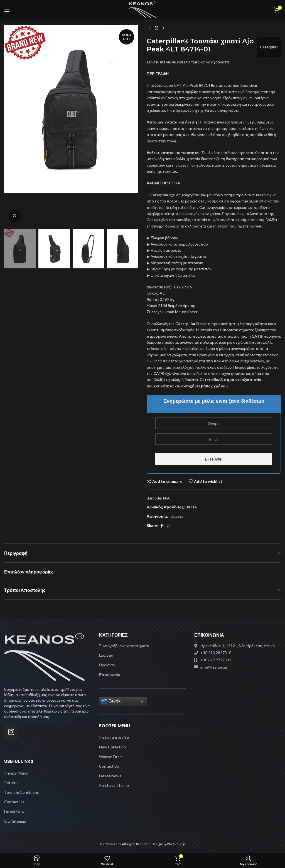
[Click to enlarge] (14, 215)
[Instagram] (11, 732)
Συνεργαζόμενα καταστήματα (124, 645)
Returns (11, 782)
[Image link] (44, 656)
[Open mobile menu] (7, 9)
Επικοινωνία (109, 674)
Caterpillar (269, 46)
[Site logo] (143, 9)
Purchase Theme (114, 785)
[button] (9, 125)
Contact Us (14, 801)
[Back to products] (156, 28)
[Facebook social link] (161, 526)
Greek (114, 701)
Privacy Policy (16, 773)
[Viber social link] (168, 526)
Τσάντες (176, 516)
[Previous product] (150, 28)
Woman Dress (111, 756)
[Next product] (163, 28)
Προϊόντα (107, 664)
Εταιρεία (106, 655)
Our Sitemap (15, 821)
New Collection (112, 747)
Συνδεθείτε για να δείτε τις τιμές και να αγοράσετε (188, 62)
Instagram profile (114, 737)
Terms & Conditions (21, 792)
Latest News (15, 811)
